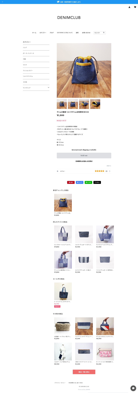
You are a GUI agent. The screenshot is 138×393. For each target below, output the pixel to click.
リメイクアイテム (28, 76)
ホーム (34, 33)
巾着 (24, 59)
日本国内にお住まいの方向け (84, 161)
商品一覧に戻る (84, 372)
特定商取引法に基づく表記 (76, 382)
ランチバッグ (26, 88)
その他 (25, 82)
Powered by (82, 389)
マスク (25, 65)
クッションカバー (28, 70)
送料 (77, 33)
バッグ (25, 47)
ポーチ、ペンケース (28, 53)
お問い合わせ (86, 33)
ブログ (52, 33)
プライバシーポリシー (60, 382)
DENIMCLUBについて (64, 33)
